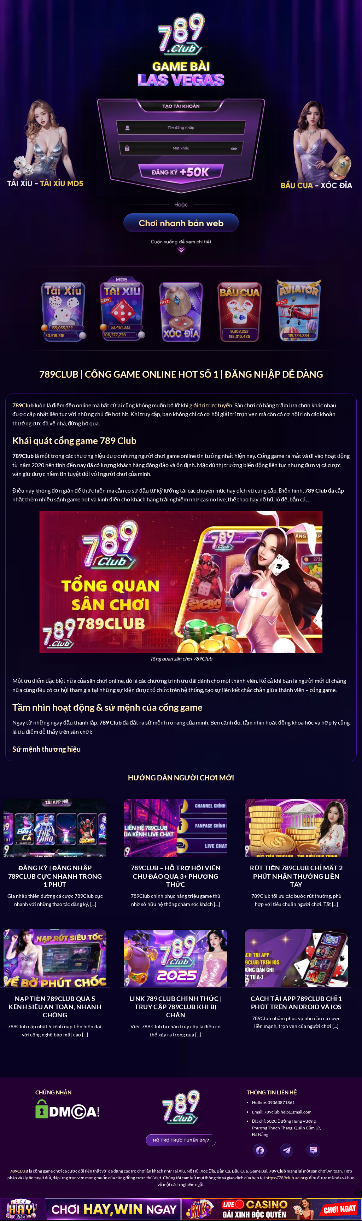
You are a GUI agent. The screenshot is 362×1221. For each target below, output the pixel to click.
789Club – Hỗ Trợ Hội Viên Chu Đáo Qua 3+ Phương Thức (176, 876)
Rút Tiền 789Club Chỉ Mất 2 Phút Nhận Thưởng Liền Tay (296, 876)
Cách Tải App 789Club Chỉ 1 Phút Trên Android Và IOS (296, 1003)
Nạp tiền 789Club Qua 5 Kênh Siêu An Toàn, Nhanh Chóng (54, 1007)
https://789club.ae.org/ (286, 1177)
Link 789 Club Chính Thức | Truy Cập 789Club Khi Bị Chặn (176, 1007)
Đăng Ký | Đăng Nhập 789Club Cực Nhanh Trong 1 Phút (55, 876)
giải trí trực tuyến (210, 405)
